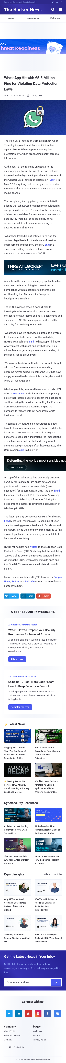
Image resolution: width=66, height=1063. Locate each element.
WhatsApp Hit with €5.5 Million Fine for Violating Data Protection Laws (31, 83)
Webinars (55, 18)
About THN (9, 1031)
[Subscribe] (56, 982)
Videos (47, 874)
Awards (36, 1035)
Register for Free (20, 707)
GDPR (53, 179)
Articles (58, 874)
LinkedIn (30, 581)
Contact (8, 1039)
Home (11, 18)
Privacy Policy (39, 1039)
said (47, 244)
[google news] (57, 1013)
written (33, 546)
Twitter (16, 581)
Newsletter (33, 18)
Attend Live (17, 659)
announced (19, 393)
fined (57, 490)
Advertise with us (12, 1035)
